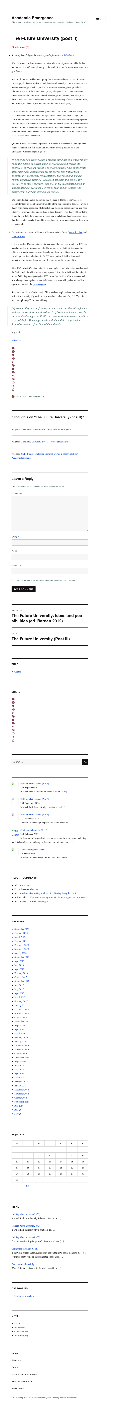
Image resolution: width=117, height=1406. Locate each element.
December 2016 (21, 1009)
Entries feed (19, 1327)
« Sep (27, 1185)
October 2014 (20, 1097)
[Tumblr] (50, 386)
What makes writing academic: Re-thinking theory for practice (50, 893)
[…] (68, 791)
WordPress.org (21, 1335)
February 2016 (21, 1037)
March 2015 (19, 1077)
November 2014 (21, 1093)
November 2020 (21, 948)
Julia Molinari (21, 396)
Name (15, 536)
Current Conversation (24, 1295)
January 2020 (20, 952)
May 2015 (19, 1069)
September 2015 (21, 1057)
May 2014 (19, 1113)
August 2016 (20, 1025)
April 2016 (19, 1029)
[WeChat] (50, 372)
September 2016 (21, 1021)
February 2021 (21, 940)
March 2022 (19, 936)
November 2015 (21, 1049)
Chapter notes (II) (20, 47)
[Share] (50, 389)
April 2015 (19, 1073)
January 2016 (20, 1041)
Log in (17, 1323)
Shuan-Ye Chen (75, 231)
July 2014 (18, 1105)
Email (16, 551)
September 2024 (21, 928)
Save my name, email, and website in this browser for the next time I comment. (45, 580)
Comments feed (21, 1331)
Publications (18, 1388)
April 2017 (19, 993)
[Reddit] (50, 358)
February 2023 (21, 932)
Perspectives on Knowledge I (35, 901)
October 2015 (20, 1053)
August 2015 (20, 1061)
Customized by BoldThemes (23, 1397)
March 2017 (19, 997)
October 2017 (20, 977)
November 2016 (21, 1013)
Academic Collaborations (24, 1374)
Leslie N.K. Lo (18, 235)
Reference (16, 340)
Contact (17, 671)
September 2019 (21, 957)
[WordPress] (50, 379)
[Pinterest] (50, 365)
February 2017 (21, 1001)
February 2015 (21, 1081)
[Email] (50, 348)
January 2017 (20, 1005)
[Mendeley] (50, 375)
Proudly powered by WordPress (65, 1397)
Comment (18, 493)
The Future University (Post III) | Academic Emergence (46, 429)
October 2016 (20, 1017)
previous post (39, 284)
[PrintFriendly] (50, 382)
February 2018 (21, 973)
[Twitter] (50, 355)
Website (16, 565)
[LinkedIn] (50, 362)
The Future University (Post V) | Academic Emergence (45, 441)
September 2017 (21, 981)
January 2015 (20, 1085)
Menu (99, 19)
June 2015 (19, 1065)
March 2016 (19, 1033)
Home (15, 1353)
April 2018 (19, 969)
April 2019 (19, 961)
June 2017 (19, 985)
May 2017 (19, 989)
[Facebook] (50, 351)
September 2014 (21, 1101)
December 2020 (21, 944)
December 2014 (21, 1089)
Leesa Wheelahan (66, 55)
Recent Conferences (22, 1381)
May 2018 (19, 965)
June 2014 (19, 1109)
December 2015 (21, 1045)
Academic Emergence (33, 18)
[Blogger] (50, 368)
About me (26, 885)
